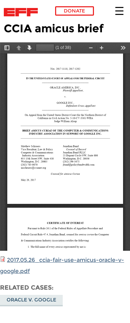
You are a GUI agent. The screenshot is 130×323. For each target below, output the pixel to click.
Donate (74, 11)
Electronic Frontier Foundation (23, 12)
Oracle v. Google (31, 300)
